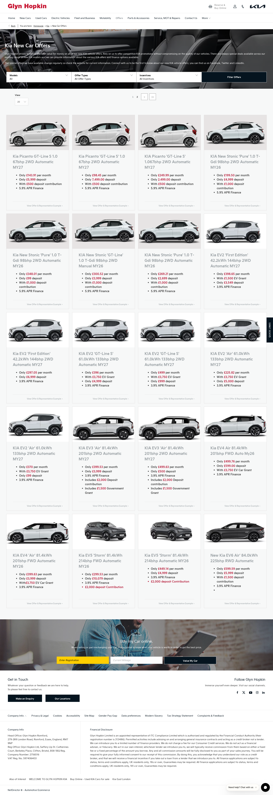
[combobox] (21, 101)
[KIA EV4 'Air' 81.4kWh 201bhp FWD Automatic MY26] (37, 531)
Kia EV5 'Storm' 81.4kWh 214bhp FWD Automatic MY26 (100, 560)
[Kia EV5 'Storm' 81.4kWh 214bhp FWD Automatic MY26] (103, 531)
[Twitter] (244, 693)
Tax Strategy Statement (180, 715)
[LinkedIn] (263, 692)
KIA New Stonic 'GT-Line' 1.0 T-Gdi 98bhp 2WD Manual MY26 (101, 260)
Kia (47, 26)
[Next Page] (144, 96)
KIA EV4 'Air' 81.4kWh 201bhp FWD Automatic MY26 (34, 560)
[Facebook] (237, 692)
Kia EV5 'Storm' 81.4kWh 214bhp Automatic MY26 (167, 557)
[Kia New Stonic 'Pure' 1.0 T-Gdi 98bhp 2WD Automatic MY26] (37, 231)
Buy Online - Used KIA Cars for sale (89, 779)
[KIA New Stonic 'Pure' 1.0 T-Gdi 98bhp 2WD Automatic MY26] (235, 132)
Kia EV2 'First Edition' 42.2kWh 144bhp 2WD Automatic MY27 (230, 260)
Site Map (89, 715)
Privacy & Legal (40, 715)
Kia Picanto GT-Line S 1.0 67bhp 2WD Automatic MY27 (35, 161)
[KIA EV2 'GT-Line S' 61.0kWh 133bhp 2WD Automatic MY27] (103, 329)
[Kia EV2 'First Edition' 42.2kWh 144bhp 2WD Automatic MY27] (235, 231)
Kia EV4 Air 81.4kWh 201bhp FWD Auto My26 (232, 450)
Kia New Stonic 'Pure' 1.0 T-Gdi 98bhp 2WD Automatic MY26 (37, 260)
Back (13, 26)
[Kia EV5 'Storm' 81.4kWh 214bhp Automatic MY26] (169, 531)
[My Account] (235, 6)
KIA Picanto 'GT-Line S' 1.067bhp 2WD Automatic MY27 (167, 161)
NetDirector (14, 790)
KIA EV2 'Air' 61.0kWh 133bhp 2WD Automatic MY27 (231, 359)
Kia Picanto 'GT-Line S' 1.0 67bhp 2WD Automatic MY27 (102, 161)
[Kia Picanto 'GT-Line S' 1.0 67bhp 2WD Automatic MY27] (103, 132)
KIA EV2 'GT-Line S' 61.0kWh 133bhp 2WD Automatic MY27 (99, 359)
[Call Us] (243, 6)
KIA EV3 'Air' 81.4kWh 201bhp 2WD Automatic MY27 (100, 453)
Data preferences (131, 715)
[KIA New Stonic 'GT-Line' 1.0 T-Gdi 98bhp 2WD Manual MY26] (103, 231)
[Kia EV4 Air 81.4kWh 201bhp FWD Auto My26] (235, 424)
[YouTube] (250, 693)
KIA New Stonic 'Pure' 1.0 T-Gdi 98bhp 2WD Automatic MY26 (235, 161)
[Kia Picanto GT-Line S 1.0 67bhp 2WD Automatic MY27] (37, 132)
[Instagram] (257, 692)
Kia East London (121, 779)
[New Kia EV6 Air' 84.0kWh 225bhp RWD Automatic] (235, 531)
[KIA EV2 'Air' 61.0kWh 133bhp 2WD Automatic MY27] (235, 329)
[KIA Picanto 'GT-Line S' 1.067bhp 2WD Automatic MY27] (169, 132)
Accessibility (73, 715)
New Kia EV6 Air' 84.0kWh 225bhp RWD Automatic (234, 557)
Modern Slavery (154, 715)
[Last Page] (152, 96)
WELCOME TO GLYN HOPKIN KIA (48, 779)
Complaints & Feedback (210, 715)
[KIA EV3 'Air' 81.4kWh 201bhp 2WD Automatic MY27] (103, 424)
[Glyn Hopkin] (27, 6)
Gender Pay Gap (108, 715)
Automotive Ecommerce (37, 790)
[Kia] (257, 6)
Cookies (57, 715)
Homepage (38, 26)
